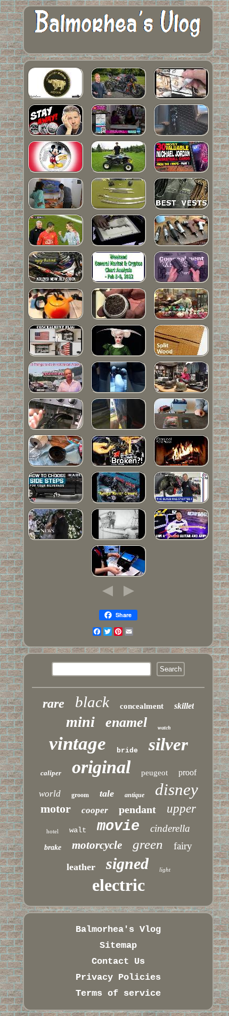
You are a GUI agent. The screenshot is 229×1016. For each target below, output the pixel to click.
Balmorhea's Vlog (118, 929)
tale (107, 793)
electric (118, 885)
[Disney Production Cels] (118, 245)
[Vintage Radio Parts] (181, 465)
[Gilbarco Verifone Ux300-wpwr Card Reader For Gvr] (118, 575)
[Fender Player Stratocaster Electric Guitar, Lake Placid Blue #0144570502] (181, 539)
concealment (141, 706)
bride (127, 751)
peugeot (154, 772)
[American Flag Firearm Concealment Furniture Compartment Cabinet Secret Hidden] (55, 355)
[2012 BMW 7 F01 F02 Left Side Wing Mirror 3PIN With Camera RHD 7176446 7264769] (118, 428)
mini (80, 722)
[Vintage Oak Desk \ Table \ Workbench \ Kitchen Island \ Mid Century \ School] (181, 355)
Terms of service (118, 993)
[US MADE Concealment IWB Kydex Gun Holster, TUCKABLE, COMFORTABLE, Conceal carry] (181, 281)
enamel (126, 722)
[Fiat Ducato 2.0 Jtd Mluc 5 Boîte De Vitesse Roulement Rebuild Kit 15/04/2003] (118, 392)
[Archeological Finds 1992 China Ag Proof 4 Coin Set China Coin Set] (55, 98)
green (148, 844)
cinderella (170, 828)
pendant (137, 809)
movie (118, 826)
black (92, 701)
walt (77, 830)
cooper (94, 810)
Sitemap (118, 945)
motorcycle (97, 845)
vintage (77, 743)
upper (181, 808)
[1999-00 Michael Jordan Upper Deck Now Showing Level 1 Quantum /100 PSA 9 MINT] (181, 171)
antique (134, 795)
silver (168, 744)
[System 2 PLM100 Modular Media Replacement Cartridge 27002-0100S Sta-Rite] (118, 318)
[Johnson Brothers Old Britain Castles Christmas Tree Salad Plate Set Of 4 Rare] (118, 134)
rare (53, 703)
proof (187, 772)
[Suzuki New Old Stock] (55, 281)
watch (164, 728)
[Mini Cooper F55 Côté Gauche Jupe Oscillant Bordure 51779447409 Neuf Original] (118, 465)
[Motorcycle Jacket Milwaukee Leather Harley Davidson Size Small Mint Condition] (181, 208)
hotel (52, 831)
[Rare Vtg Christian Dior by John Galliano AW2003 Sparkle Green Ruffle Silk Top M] (118, 355)
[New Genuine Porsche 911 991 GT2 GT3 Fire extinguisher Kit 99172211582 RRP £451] (181, 134)
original (101, 767)
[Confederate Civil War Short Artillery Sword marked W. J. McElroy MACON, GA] (118, 208)
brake (52, 847)
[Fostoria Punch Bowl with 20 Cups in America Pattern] (181, 318)
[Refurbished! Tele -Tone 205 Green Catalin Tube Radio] (55, 428)
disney (176, 789)
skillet (184, 705)
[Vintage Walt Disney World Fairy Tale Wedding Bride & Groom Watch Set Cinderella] (55, 539)
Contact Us (118, 961)
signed (127, 863)
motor (55, 808)
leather (81, 867)
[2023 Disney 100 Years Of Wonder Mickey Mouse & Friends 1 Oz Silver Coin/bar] (55, 171)
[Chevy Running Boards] (55, 502)
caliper (50, 773)
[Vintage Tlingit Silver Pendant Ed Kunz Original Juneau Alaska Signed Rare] (55, 392)
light (164, 869)
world (50, 794)
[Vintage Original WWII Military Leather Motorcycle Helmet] (181, 392)
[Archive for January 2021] (55, 208)
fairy (183, 845)
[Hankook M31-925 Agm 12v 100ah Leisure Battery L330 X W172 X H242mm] (181, 428)
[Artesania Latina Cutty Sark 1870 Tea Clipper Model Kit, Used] (118, 539)
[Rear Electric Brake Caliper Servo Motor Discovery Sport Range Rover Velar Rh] (118, 502)
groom (80, 795)
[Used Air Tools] (181, 245)
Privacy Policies (118, 977)
